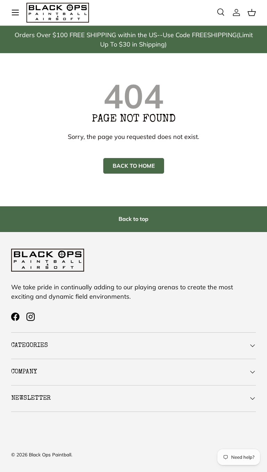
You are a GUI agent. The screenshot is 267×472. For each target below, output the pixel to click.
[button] (251, 12)
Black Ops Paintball (50, 454)
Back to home (134, 165)
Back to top (133, 218)
